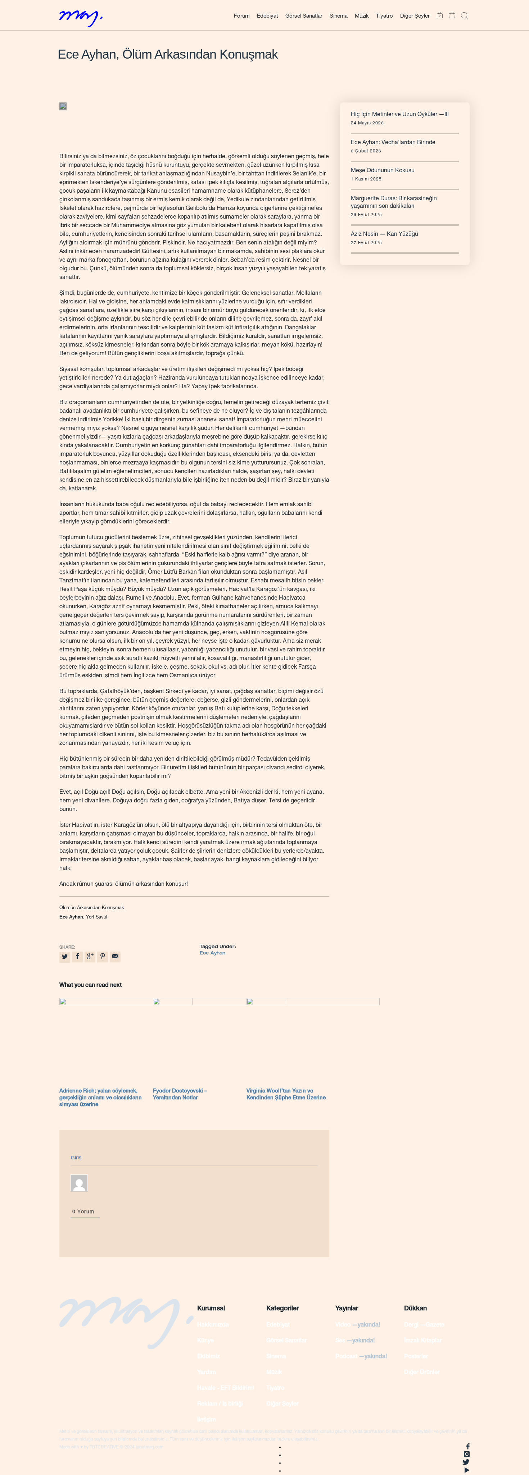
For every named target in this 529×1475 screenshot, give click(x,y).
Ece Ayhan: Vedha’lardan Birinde (393, 143)
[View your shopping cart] (450, 15)
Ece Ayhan (212, 953)
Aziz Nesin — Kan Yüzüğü (384, 235)
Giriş (76, 1158)
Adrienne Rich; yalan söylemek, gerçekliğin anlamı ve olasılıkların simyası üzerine (100, 1098)
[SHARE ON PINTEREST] (102, 957)
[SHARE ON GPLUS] (90, 957)
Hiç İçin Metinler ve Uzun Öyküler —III (400, 115)
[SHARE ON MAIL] (115, 957)
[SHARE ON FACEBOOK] (77, 957)
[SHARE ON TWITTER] (64, 957)
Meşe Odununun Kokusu (383, 171)
